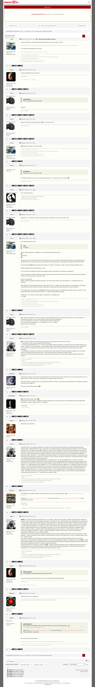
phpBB (42, 680)
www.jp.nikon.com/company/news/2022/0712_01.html (34, 52)
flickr (22, 407)
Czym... (22, 31)
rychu (11, 165)
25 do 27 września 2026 (58, 14)
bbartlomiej (11, 396)
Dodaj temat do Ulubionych (81, 670)
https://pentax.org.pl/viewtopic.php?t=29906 (33, 627)
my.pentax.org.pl (47, 684)
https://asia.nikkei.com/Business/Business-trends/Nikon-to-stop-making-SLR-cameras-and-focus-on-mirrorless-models (49, 45)
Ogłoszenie (48, 7)
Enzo (11, 190)
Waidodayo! (42, 61)
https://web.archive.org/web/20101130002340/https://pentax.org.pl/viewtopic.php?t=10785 (43, 641)
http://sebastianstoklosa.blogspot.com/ (30, 199)
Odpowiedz (11, 661)
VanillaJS (58, 681)
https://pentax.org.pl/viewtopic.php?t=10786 (69, 498)
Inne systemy (28, 31)
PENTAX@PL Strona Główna (12, 31)
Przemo (49, 680)
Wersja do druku (84, 671)
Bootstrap (53, 681)
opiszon (43, 681)
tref (11, 39)
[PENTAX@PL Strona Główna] (11, 2)
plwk (11, 70)
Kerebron (11, 593)
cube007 (11, 374)
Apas (11, 338)
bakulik (11, 490)
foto (11, 93)
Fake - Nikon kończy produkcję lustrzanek (47, 26)
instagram (27, 407)
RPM (11, 618)
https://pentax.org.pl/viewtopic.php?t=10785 (37, 498)
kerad (11, 420)
